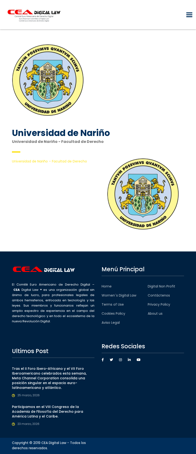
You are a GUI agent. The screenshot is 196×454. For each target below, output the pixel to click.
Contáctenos (159, 295)
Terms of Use (113, 304)
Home (107, 286)
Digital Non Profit (161, 286)
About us (155, 313)
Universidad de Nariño (30, 161)
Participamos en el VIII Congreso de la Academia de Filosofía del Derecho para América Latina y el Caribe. (47, 411)
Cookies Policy (113, 313)
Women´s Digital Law (119, 295)
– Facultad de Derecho (67, 161)
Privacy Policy (159, 304)
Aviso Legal (111, 322)
